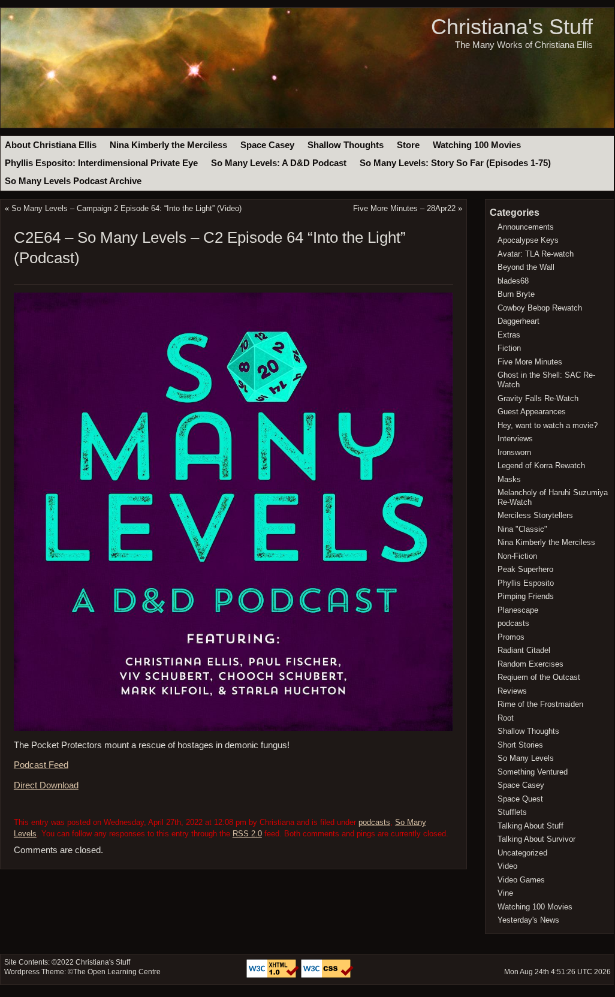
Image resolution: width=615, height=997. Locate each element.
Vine (505, 892)
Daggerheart (518, 321)
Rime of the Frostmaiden (540, 704)
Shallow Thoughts (346, 145)
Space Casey (267, 145)
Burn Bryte (516, 294)
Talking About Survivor (536, 839)
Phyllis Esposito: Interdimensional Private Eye (101, 163)
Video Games (521, 879)
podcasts (374, 822)
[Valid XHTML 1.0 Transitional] (273, 975)
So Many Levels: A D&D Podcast (278, 163)
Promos (511, 636)
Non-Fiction (517, 556)
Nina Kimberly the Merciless (168, 145)
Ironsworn (514, 452)
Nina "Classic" (522, 529)
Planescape (518, 610)
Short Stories (520, 744)
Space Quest (520, 798)
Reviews (512, 690)
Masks (509, 479)
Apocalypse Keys (528, 240)
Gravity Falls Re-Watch (538, 398)
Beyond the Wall (526, 267)
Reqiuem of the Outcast (539, 677)
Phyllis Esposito (526, 583)
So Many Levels (526, 758)
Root (506, 717)
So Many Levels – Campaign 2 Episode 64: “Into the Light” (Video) (126, 208)
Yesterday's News (528, 919)
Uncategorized (522, 852)
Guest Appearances (532, 411)
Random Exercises (530, 663)
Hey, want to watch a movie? (548, 425)
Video (507, 866)
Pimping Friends (526, 596)
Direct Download (46, 785)
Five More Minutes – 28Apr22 (404, 208)
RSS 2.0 (247, 833)
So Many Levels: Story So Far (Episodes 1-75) (455, 163)
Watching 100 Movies (477, 145)
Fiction (509, 348)
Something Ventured (533, 771)
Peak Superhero (525, 569)
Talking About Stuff (530, 825)
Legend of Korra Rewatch (541, 465)
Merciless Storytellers (535, 515)
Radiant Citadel (524, 650)
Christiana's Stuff (512, 26)
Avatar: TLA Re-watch (536, 253)
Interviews (515, 438)
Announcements (526, 226)
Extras (509, 334)
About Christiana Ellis (51, 145)
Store (408, 145)
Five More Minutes (530, 361)
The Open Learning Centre (117, 972)
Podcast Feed (41, 765)
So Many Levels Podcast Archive (73, 181)
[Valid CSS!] (327, 975)
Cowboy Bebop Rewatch (540, 307)
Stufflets (512, 812)
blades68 (513, 280)
